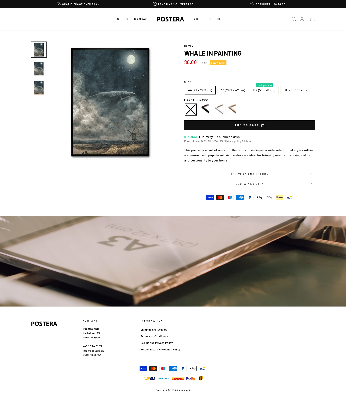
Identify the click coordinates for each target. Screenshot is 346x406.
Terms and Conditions (154, 336)
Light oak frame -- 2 (231, 109)
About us (202, 19)
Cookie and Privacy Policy (157, 342)
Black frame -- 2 (204, 109)
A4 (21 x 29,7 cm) (200, 90)
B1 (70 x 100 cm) (295, 90)
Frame (196, 99)
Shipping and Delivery (154, 329)
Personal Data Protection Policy (160, 349)
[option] (78, 4)
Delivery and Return (249, 174)
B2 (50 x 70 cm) (264, 90)
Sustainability (250, 183)
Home (188, 45)
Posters (120, 19)
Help (221, 19)
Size (188, 82)
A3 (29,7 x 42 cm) (232, 90)
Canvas (141, 19)
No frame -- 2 (190, 109)
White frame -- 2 (217, 109)
